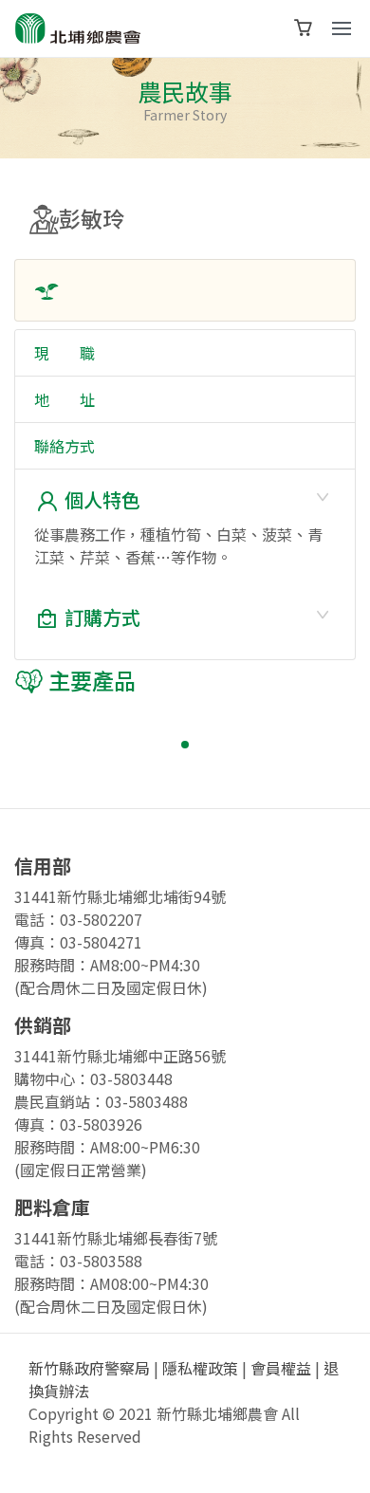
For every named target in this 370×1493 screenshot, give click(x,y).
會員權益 (280, 1367)
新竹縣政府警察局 (89, 1367)
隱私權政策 (200, 1367)
